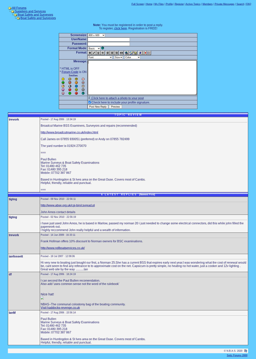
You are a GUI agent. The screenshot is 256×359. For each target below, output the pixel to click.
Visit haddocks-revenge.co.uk (60, 307)
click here (120, 28)
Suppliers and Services (30, 11)
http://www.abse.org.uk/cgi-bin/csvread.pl (68, 205)
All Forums (19, 8)
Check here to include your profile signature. (120, 102)
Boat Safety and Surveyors (35, 14)
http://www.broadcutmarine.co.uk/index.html (69, 132)
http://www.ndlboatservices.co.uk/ (63, 248)
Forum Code (70, 72)
